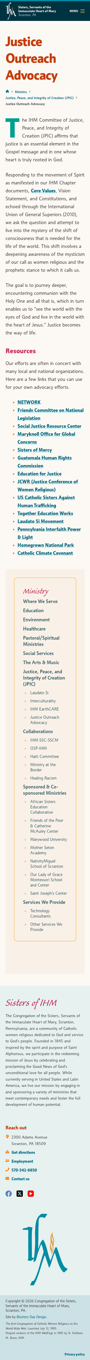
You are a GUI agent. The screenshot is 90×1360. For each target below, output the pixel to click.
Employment (22, 1161)
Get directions (23, 1152)
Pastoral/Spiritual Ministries (41, 641)
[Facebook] (9, 1193)
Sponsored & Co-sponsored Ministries (44, 790)
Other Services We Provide (46, 927)
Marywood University (48, 839)
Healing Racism (43, 778)
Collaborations (38, 731)
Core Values (43, 191)
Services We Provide (44, 902)
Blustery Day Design (31, 1317)
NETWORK (29, 402)
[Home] (7, 92)
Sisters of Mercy (35, 450)
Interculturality (43, 701)
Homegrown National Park (46, 545)
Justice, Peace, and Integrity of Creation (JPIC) (44, 678)
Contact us (21, 1178)
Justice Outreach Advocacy (44, 720)
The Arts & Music (41, 662)
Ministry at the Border (43, 767)
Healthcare (34, 629)
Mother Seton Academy (42, 850)
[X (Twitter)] (20, 1193)
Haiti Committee (44, 756)
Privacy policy (75, 1354)
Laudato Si (39, 692)
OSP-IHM (38, 748)
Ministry (35, 591)
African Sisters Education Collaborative (42, 807)
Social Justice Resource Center (49, 426)
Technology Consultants (40, 913)
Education (33, 610)
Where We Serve (40, 601)
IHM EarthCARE (44, 709)
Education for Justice (39, 474)
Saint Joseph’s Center (48, 893)
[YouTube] (31, 1193)
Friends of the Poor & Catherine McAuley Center (46, 825)
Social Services (38, 653)
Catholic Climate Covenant (45, 553)
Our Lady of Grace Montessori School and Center (46, 880)
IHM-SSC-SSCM (44, 740)
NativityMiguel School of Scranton (46, 864)
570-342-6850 (24, 1170)
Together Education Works (45, 513)
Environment (36, 620)
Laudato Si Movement (41, 521)
